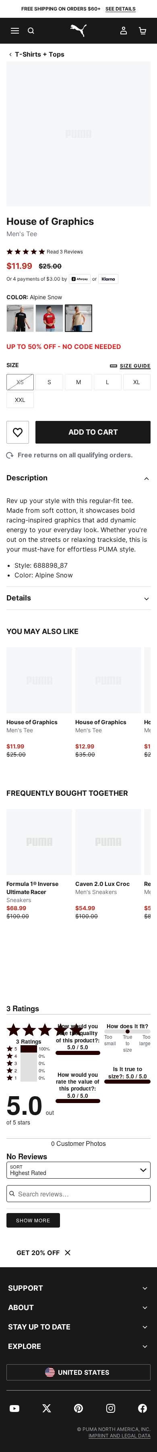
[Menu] (14, 31)
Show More (33, 1220)
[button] (28, 1049)
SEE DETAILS (120, 9)
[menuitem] (14, 1408)
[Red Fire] (49, 318)
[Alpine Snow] (78, 318)
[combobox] (78, 1170)
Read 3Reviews (65, 251)
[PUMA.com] (78, 31)
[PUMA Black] (20, 318)
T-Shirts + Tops (39, 54)
